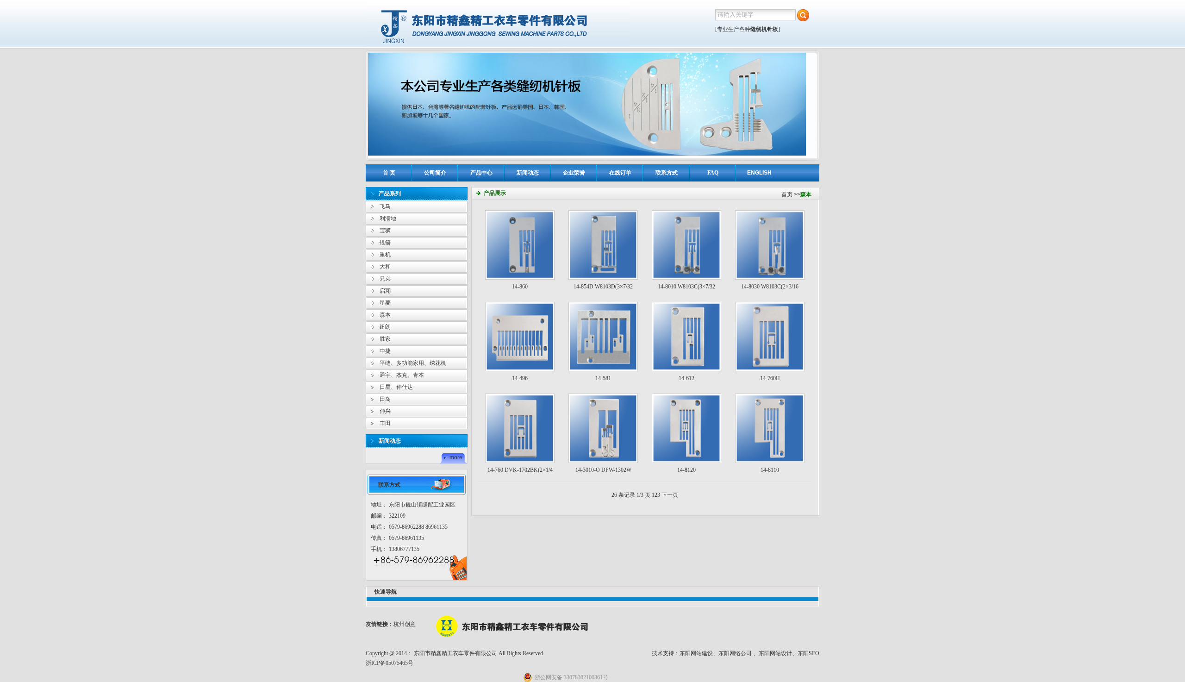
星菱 (385, 303)
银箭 (385, 242)
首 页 (389, 172)
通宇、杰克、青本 (402, 375)
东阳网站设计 (775, 653)
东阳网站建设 (696, 653)
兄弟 (385, 278)
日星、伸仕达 (396, 387)
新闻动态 (528, 172)
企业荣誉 (574, 172)
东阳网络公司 (735, 653)
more (455, 457)
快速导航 (385, 591)
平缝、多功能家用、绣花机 (413, 363)
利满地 (388, 218)
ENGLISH (759, 172)
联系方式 (666, 172)
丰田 (385, 423)
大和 (385, 266)
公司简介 (435, 172)
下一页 (669, 495)
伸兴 (385, 411)
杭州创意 (404, 624)
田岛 (385, 399)
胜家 (385, 339)
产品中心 (481, 172)
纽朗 (385, 327)
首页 (786, 194)
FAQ (712, 172)
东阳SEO (808, 653)
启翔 (385, 291)
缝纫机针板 (764, 29)
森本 (385, 315)
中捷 (385, 351)
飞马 (385, 206)
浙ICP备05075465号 (389, 663)
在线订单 (620, 172)
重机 (385, 254)
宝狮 (385, 230)
